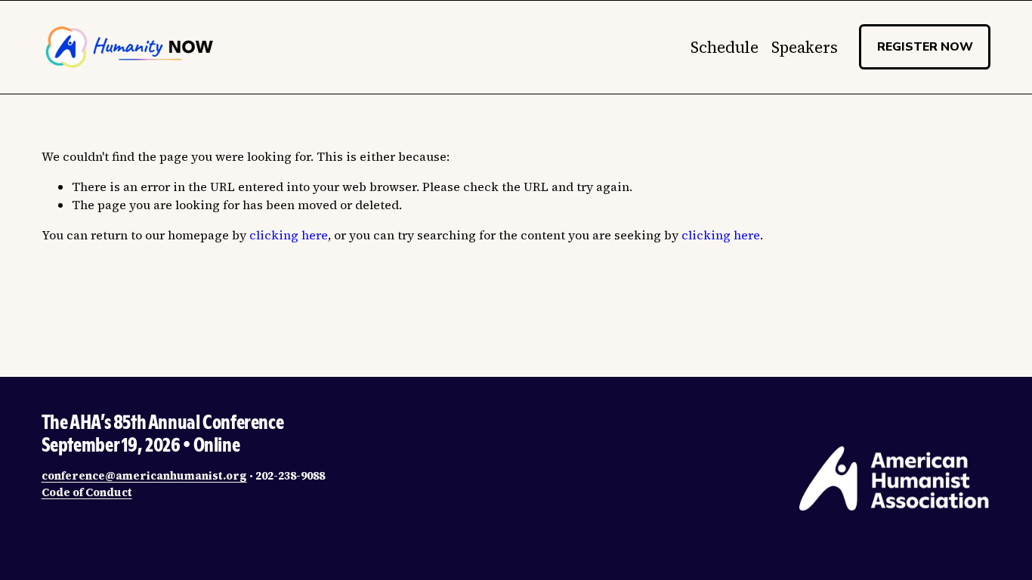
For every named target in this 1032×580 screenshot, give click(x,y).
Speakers (804, 47)
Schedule (725, 47)
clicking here (288, 235)
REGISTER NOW (925, 47)
